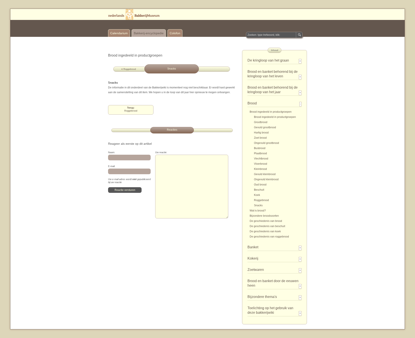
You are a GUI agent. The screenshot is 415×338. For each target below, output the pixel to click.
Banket (252, 247)
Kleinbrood (260, 169)
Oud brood (260, 184)
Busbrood (259, 148)
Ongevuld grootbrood (266, 143)
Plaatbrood (260, 153)
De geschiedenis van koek (265, 231)
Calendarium (119, 33)
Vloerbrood (260, 163)
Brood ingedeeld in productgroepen (271, 111)
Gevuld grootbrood (265, 127)
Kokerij (252, 258)
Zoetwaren (255, 269)
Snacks (258, 205)
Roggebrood (129, 69)
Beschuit (259, 189)
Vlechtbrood (261, 158)
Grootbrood (260, 122)
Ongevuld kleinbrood (266, 179)
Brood (252, 103)
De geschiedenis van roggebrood (269, 236)
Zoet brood (260, 137)
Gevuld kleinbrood (265, 174)
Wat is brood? (258, 210)
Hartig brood (261, 132)
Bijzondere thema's (262, 297)
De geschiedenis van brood (266, 221)
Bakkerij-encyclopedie (149, 33)
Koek (257, 195)
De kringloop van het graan (268, 60)
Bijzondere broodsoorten (264, 215)
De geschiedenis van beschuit (267, 226)
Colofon (175, 33)
